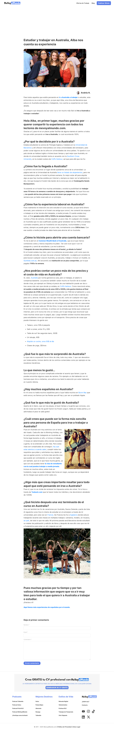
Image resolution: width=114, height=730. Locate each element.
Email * (26, 632)
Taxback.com (36, 492)
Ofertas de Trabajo (82, 3)
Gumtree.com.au (30, 261)
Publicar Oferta (103, 3)
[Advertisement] (57, 18)
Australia (34, 278)
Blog (93, 3)
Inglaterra (73, 515)
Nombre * (26, 625)
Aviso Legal (76, 727)
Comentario (28, 639)
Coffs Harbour (56, 159)
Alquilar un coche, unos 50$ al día (40, 341)
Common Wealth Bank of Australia (52, 241)
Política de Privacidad (64, 727)
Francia (50, 515)
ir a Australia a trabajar (68, 97)
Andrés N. (85, 93)
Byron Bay (83, 393)
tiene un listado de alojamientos (69, 172)
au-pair (26, 521)
